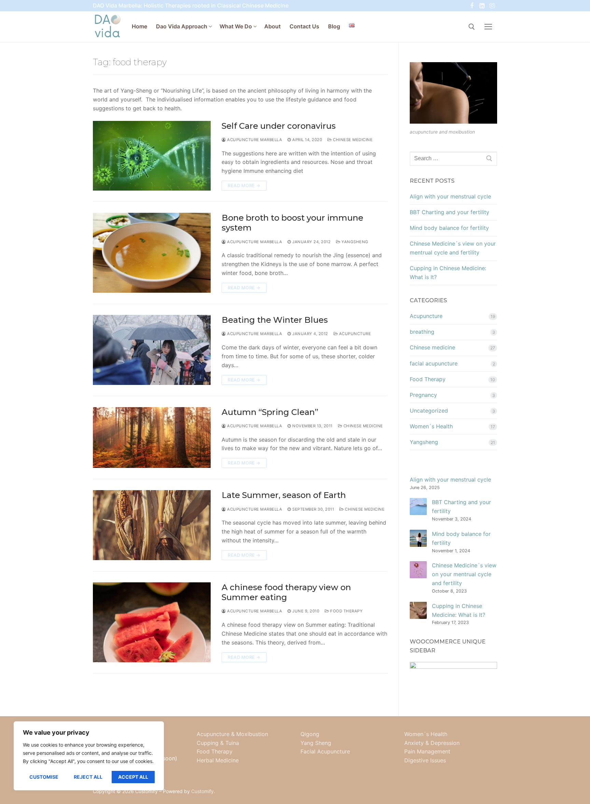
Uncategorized (429, 410)
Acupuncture (354, 333)
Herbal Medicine (218, 760)
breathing (422, 331)
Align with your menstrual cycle (450, 196)
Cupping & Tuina (218, 742)
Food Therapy (346, 611)
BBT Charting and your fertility (449, 212)
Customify (202, 791)
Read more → (244, 185)
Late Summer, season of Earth (284, 495)
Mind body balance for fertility (449, 227)
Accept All (133, 777)
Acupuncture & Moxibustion (232, 734)
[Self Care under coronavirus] (152, 156)
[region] (89, 755)
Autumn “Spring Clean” (270, 412)
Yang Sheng (315, 742)
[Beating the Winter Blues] (152, 350)
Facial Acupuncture (325, 751)
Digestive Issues (425, 760)
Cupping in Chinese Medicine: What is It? (448, 272)
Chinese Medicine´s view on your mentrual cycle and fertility (453, 248)
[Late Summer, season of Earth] (152, 525)
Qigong (309, 734)
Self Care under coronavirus (279, 126)
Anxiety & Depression (432, 742)
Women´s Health (431, 426)
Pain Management (427, 751)
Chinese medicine (352, 139)
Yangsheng (354, 241)
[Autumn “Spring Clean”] (152, 437)
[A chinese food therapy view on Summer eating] (152, 622)
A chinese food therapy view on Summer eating (286, 592)
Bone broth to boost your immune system (292, 223)
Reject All (88, 777)
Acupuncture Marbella (254, 139)
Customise (43, 777)
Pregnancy (423, 394)
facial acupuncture (434, 363)
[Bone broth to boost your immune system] (152, 253)
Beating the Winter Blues (275, 320)
